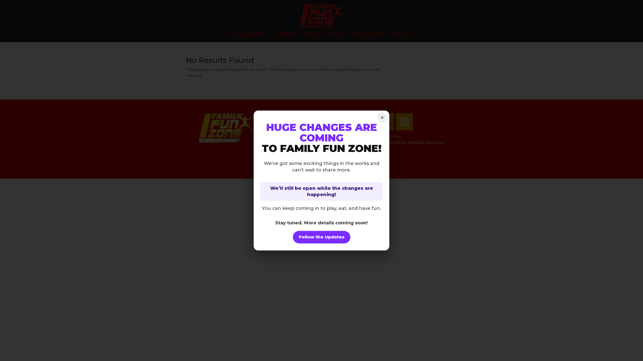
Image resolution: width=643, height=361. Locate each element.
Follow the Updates (321, 236)
